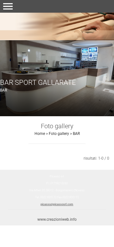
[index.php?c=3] (57, 26)
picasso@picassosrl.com (57, 204)
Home (40, 133)
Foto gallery (59, 133)
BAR (76, 133)
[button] (8, 6)
